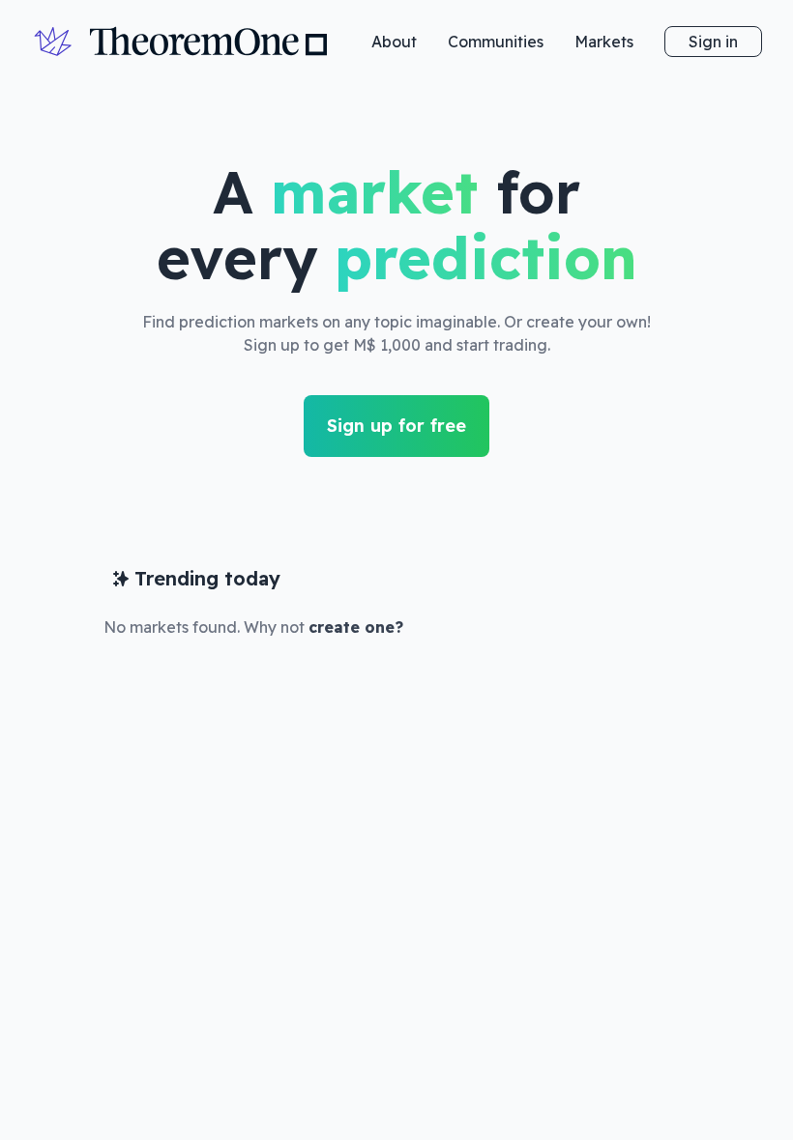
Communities (495, 41)
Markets (603, 41)
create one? (355, 627)
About (394, 41)
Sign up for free (396, 425)
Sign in (713, 41)
